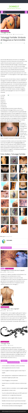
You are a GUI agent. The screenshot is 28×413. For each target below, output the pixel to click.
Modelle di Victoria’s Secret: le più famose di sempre (14, 400)
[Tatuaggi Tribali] (14, 331)
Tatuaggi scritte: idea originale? (10, 309)
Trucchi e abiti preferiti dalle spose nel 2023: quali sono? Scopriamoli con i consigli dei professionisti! (14, 394)
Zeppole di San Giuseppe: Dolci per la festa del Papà (24, 361)
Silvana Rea (11, 272)
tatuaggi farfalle (8, 236)
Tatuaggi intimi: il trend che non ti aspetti (12, 270)
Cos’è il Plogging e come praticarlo (10, 380)
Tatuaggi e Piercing (5, 31)
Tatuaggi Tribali (5, 343)
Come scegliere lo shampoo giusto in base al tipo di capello (13, 371)
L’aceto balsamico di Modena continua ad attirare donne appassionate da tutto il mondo (13, 367)
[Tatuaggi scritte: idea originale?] (14, 296)
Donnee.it (14, 6)
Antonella (10, 34)
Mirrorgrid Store (22, 411)
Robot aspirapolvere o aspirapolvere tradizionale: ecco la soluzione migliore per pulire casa (14, 376)
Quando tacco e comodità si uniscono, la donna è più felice (14, 384)
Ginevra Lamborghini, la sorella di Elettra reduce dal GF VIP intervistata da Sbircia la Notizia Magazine (14, 404)
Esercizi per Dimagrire (4, 361)
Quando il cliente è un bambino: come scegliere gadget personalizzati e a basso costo (14, 389)
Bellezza (2, 268)
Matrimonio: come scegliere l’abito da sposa (12, 398)
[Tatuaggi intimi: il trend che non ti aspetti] (14, 258)
